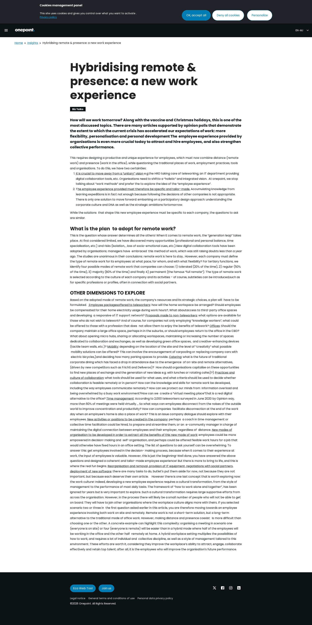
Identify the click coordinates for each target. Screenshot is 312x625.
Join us (106, 588)
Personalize (260, 15)
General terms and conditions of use (111, 598)
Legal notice (77, 598)
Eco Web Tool (83, 588)
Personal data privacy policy (155, 598)
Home (18, 43)
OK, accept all (196, 15)
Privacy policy (48, 17)
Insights (32, 43)
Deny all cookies (228, 15)
